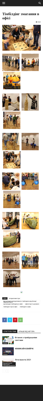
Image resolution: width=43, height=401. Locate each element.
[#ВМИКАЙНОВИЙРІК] (8, 351)
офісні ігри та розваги (32, 304)
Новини (5, 343)
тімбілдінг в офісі (25, 307)
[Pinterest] (15, 320)
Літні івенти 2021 (23, 360)
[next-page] (7, 371)
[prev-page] (3, 371)
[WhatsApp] (20, 320)
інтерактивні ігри (14, 298)
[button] (3, 3)
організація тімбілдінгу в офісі (13, 304)
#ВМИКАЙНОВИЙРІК (24, 348)
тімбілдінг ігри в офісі (10, 307)
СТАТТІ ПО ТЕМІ (10, 331)
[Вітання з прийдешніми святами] (8, 340)
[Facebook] (4, 320)
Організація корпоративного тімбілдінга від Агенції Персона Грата (19, 301)
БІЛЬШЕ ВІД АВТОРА (26, 331)
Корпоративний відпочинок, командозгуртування (9, 364)
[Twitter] (10, 320)
